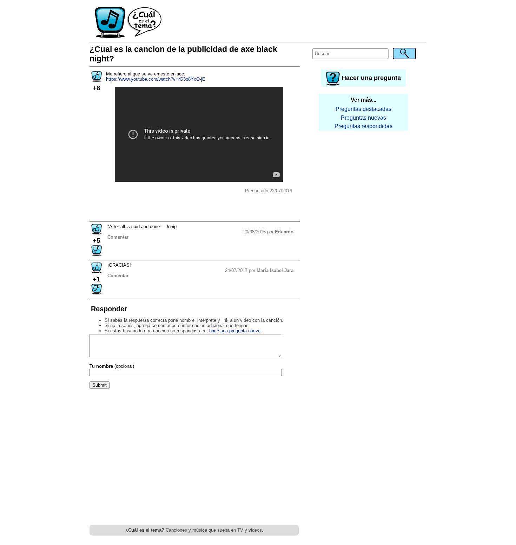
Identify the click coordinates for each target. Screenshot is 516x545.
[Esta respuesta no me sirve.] (96, 253)
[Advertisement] (294, 23)
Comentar (117, 237)
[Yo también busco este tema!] (96, 79)
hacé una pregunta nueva (234, 330)
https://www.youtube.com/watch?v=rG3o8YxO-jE (155, 79)
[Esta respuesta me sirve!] (96, 232)
